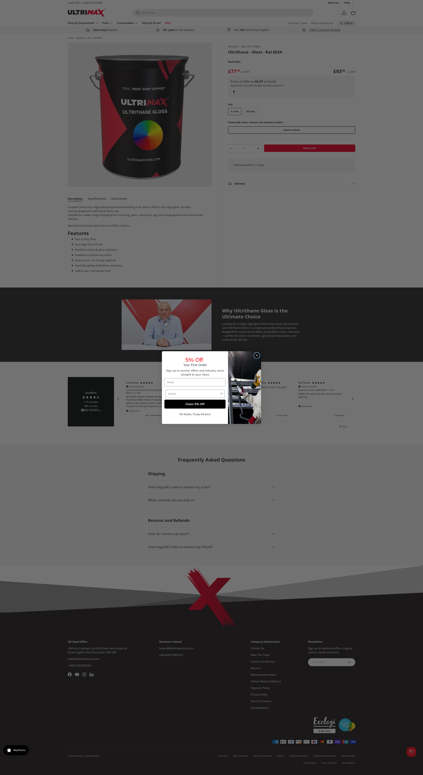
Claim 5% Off (195, 404)
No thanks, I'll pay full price (195, 414)
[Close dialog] (257, 355)
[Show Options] (221, 394)
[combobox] (194, 394)
